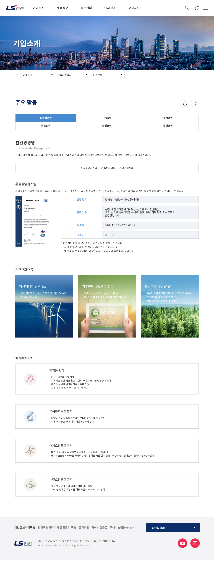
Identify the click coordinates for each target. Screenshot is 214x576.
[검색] (187, 8)
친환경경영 (46, 117)
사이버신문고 (99, 527)
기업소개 (38, 7)
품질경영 (168, 125)
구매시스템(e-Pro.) (122, 527)
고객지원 (133, 7)
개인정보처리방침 (25, 527)
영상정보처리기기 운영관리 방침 (57, 527)
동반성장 (46, 125)
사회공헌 (107, 117)
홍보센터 (86, 7)
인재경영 (110, 7)
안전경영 (107, 125)
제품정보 (62, 7)
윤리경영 (168, 117)
